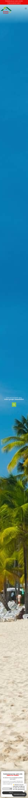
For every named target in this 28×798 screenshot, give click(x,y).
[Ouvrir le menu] (26, 8)
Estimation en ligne (19, 794)
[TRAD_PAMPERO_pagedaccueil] (6, 13)
